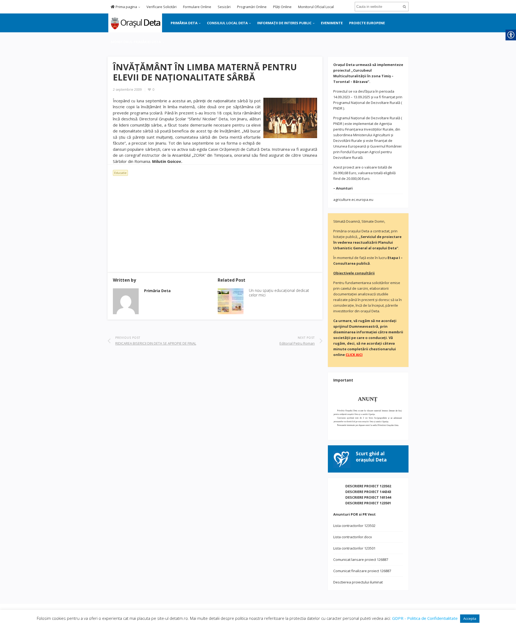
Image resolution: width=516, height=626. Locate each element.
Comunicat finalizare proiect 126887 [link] (362, 570)
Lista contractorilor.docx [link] (352, 536)
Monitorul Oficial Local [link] (316, 6)
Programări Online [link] (252, 6)
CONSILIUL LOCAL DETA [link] (227, 22)
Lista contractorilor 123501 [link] (354, 548)
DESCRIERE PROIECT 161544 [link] (368, 497)
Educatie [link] (120, 173)
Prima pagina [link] (126, 6)
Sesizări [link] (224, 6)
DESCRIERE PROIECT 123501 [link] (368, 503)
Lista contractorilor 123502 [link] (354, 525)
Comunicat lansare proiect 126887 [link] (360, 559)
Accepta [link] (469, 618)
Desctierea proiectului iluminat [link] (358, 582)
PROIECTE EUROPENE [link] (367, 22)
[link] (135, 22)
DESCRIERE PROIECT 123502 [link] (368, 486)
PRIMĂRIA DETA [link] (184, 22)
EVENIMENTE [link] (332, 22)
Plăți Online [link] (282, 6)
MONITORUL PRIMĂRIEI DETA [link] (136, 41)
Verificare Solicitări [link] (161, 6)
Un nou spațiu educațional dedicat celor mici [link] (279, 293)
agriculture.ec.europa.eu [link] (353, 199)
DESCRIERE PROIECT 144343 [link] (368, 491)
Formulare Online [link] (197, 6)
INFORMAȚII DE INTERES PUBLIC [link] (284, 22)
